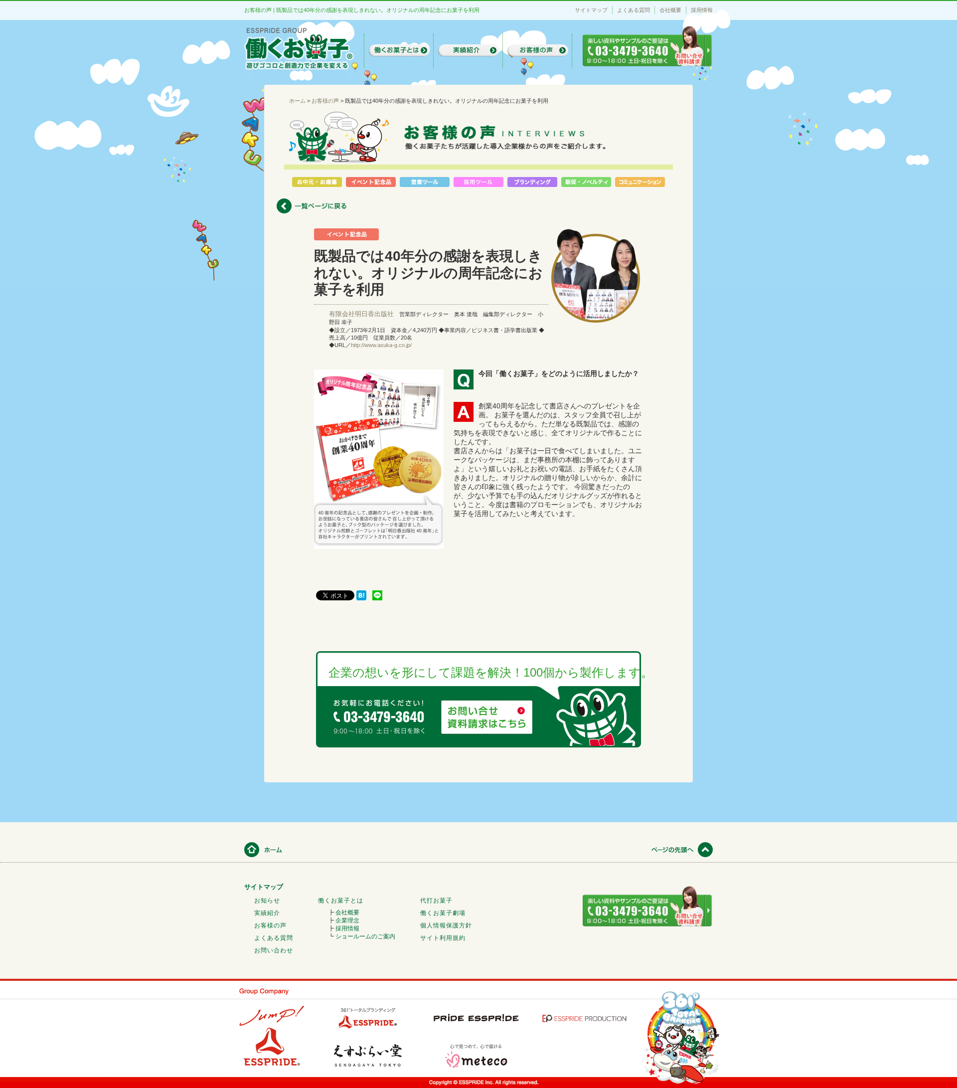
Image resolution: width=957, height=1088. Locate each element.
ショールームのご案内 (365, 936)
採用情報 (702, 10)
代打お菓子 (436, 900)
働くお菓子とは (340, 900)
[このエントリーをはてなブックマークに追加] (361, 598)
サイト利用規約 (443, 937)
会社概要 (670, 10)
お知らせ (267, 900)
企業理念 (347, 920)
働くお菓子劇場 (443, 912)
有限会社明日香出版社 (361, 314)
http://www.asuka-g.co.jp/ (381, 345)
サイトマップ (591, 10)
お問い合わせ (273, 950)
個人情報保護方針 (446, 925)
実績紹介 (267, 912)
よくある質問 (633, 10)
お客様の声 (270, 925)
